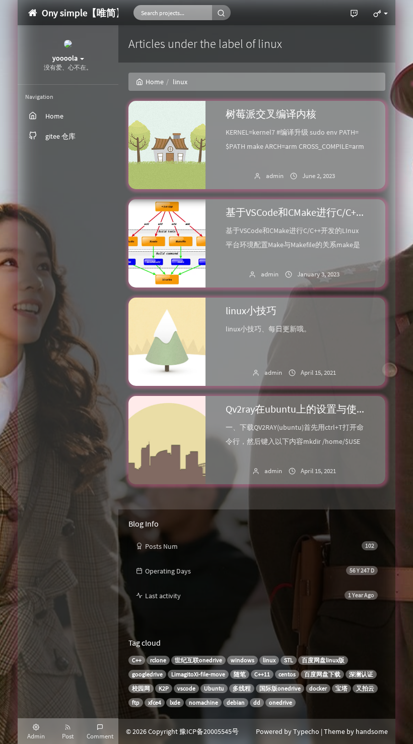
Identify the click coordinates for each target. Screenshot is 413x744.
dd (256, 702)
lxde (175, 702)
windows (242, 660)
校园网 (141, 688)
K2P (164, 688)
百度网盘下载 (322, 674)
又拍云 (365, 688)
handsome (372, 731)
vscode (186, 688)
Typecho (306, 731)
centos (287, 674)
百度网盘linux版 (323, 660)
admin (275, 175)
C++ (137, 660)
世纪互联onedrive (198, 660)
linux (269, 660)
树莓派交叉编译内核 (271, 113)
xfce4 (154, 702)
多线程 (242, 688)
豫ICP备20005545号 (209, 731)
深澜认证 (361, 674)
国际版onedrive (280, 688)
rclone (158, 660)
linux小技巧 (251, 310)
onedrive (280, 702)
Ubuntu (214, 688)
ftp (136, 702)
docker (318, 688)
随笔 (240, 674)
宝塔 (341, 688)
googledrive (147, 674)
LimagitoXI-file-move (198, 674)
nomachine (203, 702)
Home (155, 81)
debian (236, 702)
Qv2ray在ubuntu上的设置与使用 (296, 409)
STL (288, 660)
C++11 (262, 674)
